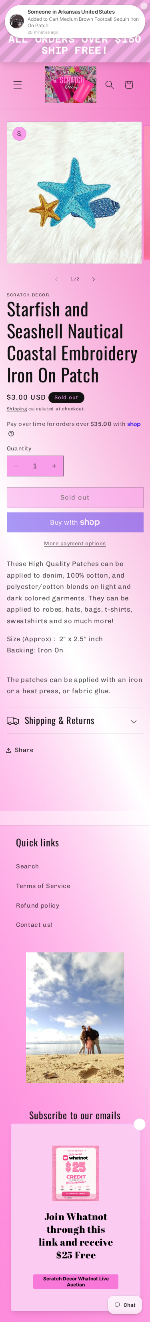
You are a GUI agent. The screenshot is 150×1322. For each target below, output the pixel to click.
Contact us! (34, 924)
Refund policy (38, 905)
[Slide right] (93, 279)
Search (27, 866)
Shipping (17, 409)
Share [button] (24, 750)
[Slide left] (56, 279)
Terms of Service (43, 886)
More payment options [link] (75, 543)
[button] (17, 84)
